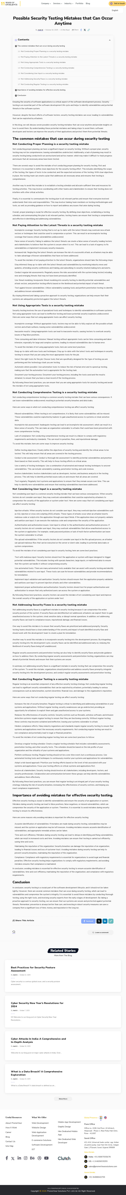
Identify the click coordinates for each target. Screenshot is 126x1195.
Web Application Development (39, 1134)
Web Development (40, 1123)
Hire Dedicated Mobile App (68, 1133)
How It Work (11, 1127)
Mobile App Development (69, 1122)
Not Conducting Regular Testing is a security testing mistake (44, 84)
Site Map (9, 1146)
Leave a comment (102, 932)
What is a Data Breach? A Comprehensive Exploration (36, 1073)
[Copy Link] (88, 30)
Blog (88, 3)
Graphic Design (64, 1126)
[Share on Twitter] (85, 30)
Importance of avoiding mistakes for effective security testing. (41, 90)
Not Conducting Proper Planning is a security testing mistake (45, 51)
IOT (33, 1149)
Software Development (42, 1144)
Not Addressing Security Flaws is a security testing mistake (44, 79)
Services (57, 3)
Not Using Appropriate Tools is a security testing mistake (43, 62)
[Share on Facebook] (81, 30)
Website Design (39, 1127)
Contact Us (10, 1141)
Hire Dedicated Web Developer (67, 1141)
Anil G (40, 30)
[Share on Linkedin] (104, 921)
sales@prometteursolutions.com (103, 1166)
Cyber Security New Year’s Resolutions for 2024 (37, 1004)
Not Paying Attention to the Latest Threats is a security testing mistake (49, 57)
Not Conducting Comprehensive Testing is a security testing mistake (47, 68)
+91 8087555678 (102, 1156)
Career (8, 1132)
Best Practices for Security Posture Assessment (33, 969)
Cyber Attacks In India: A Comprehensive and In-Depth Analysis (38, 1040)
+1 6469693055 (100, 1161)
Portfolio (79, 3)
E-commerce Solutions (41, 1140)
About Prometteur (14, 1123)
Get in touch (119, 3)
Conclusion (21, 95)
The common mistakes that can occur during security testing (41, 46)
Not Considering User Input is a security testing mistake (42, 73)
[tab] (101, 1117)
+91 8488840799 (97, 1177)
